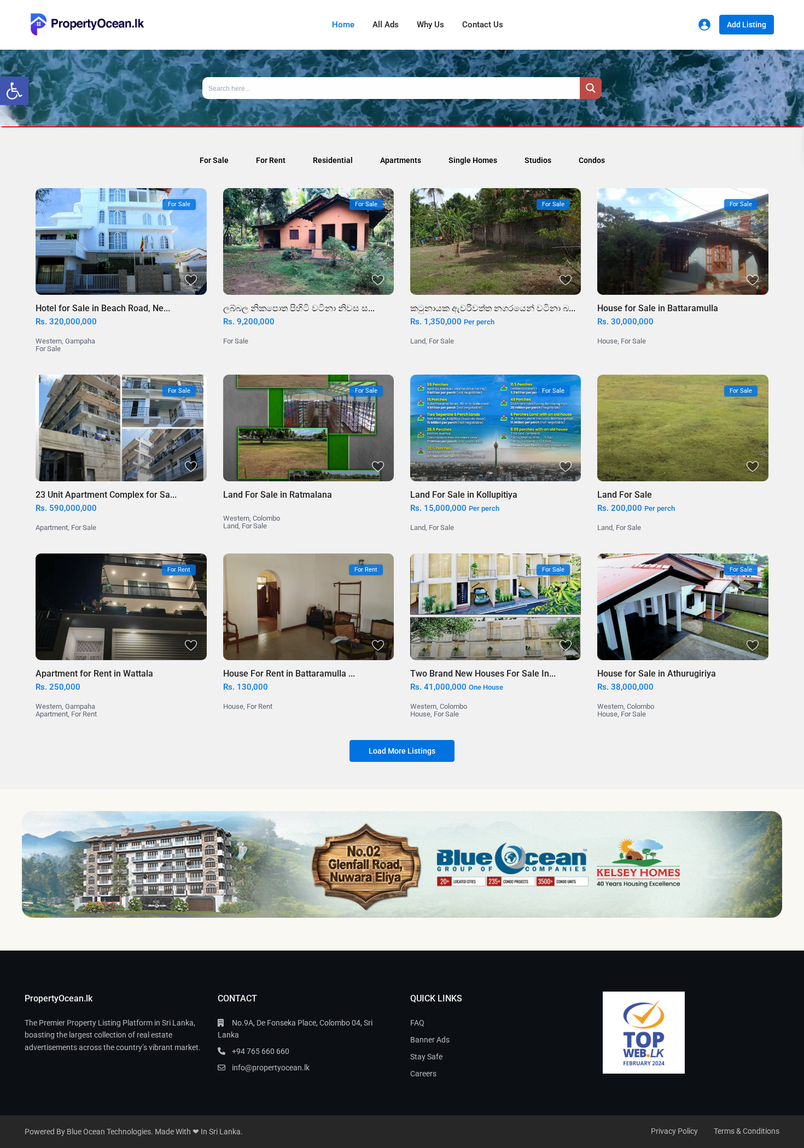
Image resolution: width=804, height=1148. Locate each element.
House (607, 341)
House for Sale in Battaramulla (657, 308)
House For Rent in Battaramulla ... (289, 673)
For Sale (48, 349)
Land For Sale (624, 494)
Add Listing (746, 24)
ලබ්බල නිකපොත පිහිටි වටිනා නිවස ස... (299, 308)
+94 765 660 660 (260, 1051)
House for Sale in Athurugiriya (656, 673)
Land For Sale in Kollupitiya (463, 494)
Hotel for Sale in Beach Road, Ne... (103, 308)
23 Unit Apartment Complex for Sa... (106, 494)
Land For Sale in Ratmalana (277, 494)
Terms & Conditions (746, 1131)
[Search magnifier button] (591, 88)
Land (418, 341)
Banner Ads (430, 1039)
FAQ (417, 1022)
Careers (423, 1073)
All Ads (385, 25)
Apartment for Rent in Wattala (94, 673)
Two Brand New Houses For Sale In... (483, 673)
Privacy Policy (674, 1131)
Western (49, 341)
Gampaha (80, 341)
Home (343, 25)
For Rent (84, 714)
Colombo (266, 518)
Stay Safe (426, 1056)
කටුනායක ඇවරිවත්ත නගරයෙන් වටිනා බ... (492, 308)
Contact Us (482, 25)
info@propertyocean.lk (271, 1067)
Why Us (430, 25)
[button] (14, 91)
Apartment (52, 527)
